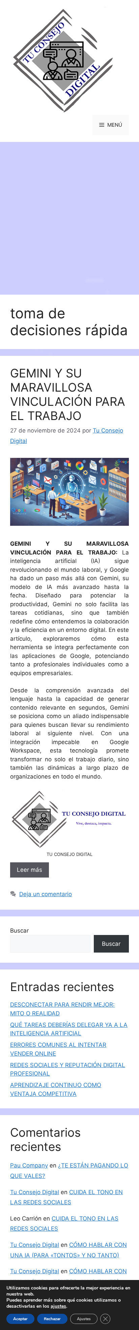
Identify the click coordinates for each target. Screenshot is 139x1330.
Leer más (29, 869)
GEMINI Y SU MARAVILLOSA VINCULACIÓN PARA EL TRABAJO (67, 394)
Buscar (19, 930)
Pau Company (29, 1165)
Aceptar (20, 1319)
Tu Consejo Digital (34, 1192)
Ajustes (84, 1319)
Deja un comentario (45, 894)
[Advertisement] (69, 215)
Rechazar (52, 1319)
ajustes (58, 1306)
